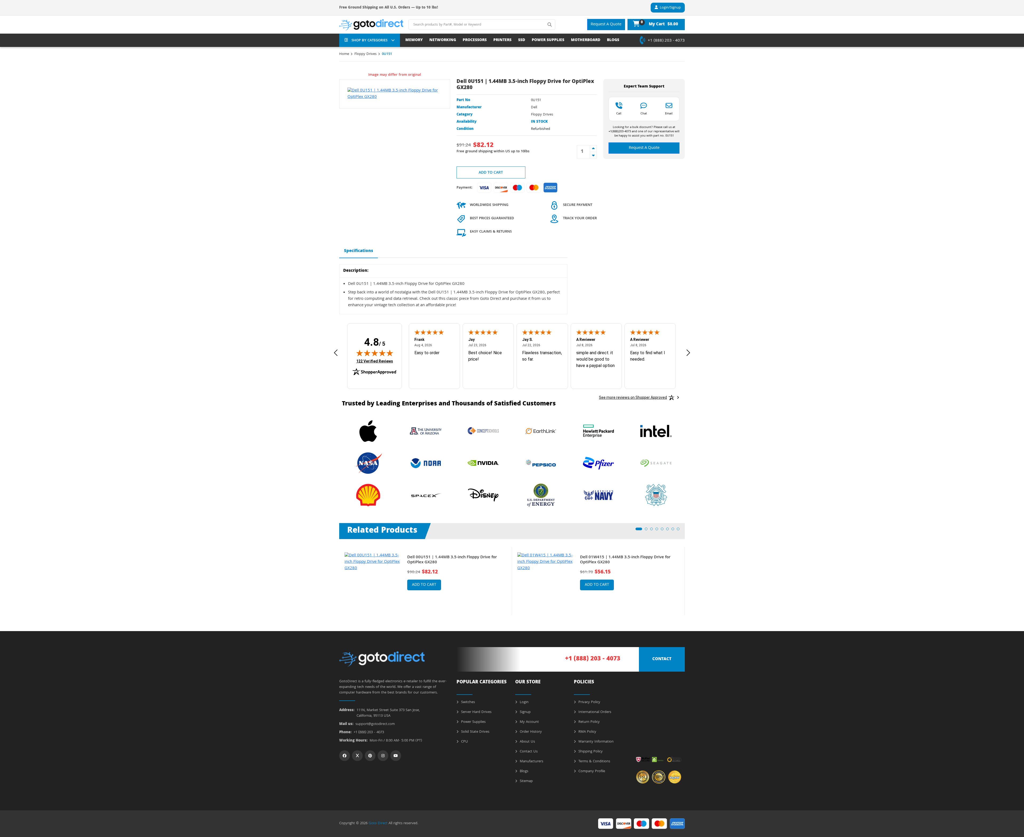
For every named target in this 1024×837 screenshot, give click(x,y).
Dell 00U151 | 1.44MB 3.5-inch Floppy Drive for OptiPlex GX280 (452, 560)
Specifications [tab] (358, 251)
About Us (527, 742)
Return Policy (588, 722)
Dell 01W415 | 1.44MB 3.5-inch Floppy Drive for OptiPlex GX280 (625, 560)
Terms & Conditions (593, 761)
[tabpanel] (425, 581)
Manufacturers (531, 761)
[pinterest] (370, 755)
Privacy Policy (588, 702)
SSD (521, 40)
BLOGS (613, 40)
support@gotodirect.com (375, 724)
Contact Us (528, 752)
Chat (644, 113)
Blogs (523, 771)
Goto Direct (378, 823)
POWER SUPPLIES (548, 40)
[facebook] (344, 755)
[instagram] (383, 755)
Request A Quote (606, 24)
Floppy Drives (365, 54)
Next (688, 577)
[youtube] (395, 755)
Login (524, 702)
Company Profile (591, 771)
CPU (464, 742)
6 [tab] (669, 530)
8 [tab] (679, 530)
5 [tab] (663, 530)
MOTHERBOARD (585, 40)
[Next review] (688, 353)
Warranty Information (595, 742)
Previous (335, 577)
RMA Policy (586, 732)
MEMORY (414, 40)
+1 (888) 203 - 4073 (666, 41)
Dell (534, 107)
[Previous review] (336, 353)
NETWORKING (442, 40)
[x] (357, 755)
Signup (525, 712)
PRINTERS (502, 40)
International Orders (594, 712)
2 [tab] (647, 530)
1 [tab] (638, 530)
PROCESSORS (475, 40)
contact (661, 659)
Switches (467, 702)
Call (618, 113)
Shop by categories (369, 40)
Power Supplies (473, 722)
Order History (530, 732)
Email (669, 113)
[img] (374, 352)
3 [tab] (653, 530)
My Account (529, 722)
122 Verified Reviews (374, 361)
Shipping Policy (590, 752)
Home (344, 54)
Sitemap (526, 781)
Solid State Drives (474, 732)
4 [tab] (658, 530)
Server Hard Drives (475, 712)
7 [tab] (674, 530)
